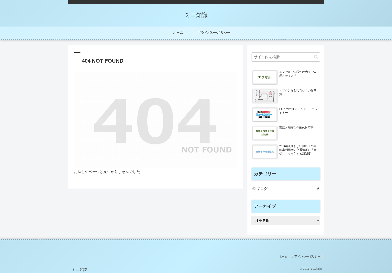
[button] (316, 56)
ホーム (283, 256)
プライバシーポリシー (306, 256)
